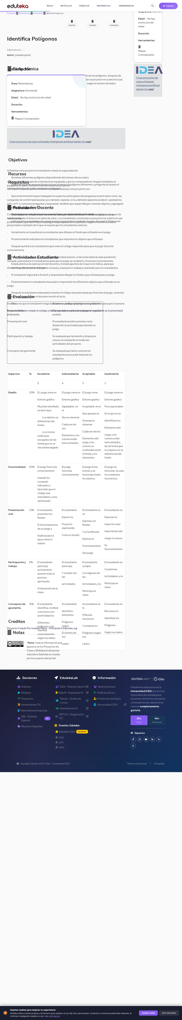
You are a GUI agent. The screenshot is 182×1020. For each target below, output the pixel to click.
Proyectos (27, 698)
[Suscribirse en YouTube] (146, 739)
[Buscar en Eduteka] (152, 6)
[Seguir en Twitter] (158, 739)
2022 (61, 737)
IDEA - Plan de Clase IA (73, 686)
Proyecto (11, 13)
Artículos (26, 686)
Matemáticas (24, 13)
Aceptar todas (148, 1013)
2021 (61, 742)
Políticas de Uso (106, 692)
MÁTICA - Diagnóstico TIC (71, 716)
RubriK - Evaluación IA (71, 692)
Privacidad (159, 763)
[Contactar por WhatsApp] (133, 745)
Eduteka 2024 (72, 731)
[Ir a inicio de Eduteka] (17, 6)
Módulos (26, 692)
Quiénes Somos (106, 686)
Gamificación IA (69, 708)
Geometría (38, 13)
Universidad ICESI (107, 704)
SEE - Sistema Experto (34, 718)
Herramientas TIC (31, 704)
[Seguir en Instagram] (139, 739)
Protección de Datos (109, 698)
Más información (52, 1016)
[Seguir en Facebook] (133, 739)
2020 (61, 747)
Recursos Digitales (32, 726)
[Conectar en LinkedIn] (152, 739)
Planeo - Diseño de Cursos (70, 700)
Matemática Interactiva (34, 710)
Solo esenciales (169, 1013)
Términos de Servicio (137, 763)
